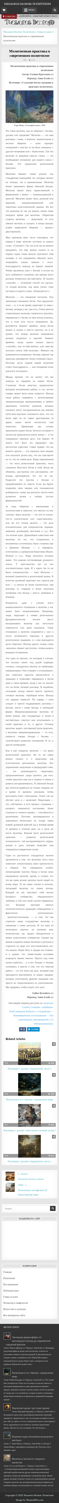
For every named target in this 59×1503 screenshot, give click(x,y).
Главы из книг (10, 1296)
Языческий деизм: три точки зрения (30, 1408)
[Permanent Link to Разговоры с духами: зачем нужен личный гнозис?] (29, 1115)
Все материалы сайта (14, 1315)
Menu (31, 10)
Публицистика (11, 1290)
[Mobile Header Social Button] (4, 10)
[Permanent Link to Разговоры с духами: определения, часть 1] (29, 1146)
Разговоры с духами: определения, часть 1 (29, 1161)
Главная (7, 1271)
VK (24, 1029)
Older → (22, 1184)
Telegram (34, 1029)
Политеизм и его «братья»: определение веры (29, 1099)
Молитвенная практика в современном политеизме (29, 53)
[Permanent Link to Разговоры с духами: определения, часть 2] (29, 1053)
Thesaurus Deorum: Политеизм (27, 3)
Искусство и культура (14, 1309)
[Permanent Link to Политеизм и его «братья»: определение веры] (29, 1084)
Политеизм (9, 1278)
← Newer (23, 1173)
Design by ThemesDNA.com (29, 1499)
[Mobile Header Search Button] (54, 10)
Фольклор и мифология (15, 1302)
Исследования (10, 1284)
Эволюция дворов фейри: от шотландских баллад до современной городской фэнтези (28, 1341)
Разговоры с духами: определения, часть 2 (29, 1068)
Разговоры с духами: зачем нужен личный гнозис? (29, 1130)
